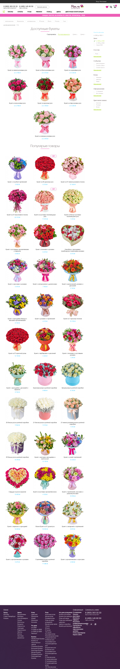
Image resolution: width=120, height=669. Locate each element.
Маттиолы (20, 622)
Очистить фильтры (99, 32)
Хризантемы (21, 614)
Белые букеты (36, 652)
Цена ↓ (75, 34)
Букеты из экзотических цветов (35, 642)
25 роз (49, 21)
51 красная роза (51, 659)
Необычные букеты (37, 638)
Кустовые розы (50, 634)
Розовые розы (50, 618)
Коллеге (34, 622)
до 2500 (34, 627)
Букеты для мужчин (65, 626)
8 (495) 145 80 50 (26, 6)
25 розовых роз (50, 651)
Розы (29, 12)
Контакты (76, 618)
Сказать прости (100, 67)
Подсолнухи (21, 630)
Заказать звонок (42, 7)
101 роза (41, 21)
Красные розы (50, 614)
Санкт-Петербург (10, 616)
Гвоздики (20, 624)
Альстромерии (22, 618)
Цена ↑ (82, 34)
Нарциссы (21, 626)
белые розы (20, 21)
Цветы (58, 12)
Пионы (10, 12)
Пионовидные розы (51, 636)
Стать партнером (79, 633)
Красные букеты (37, 650)
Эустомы (20, 636)
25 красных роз (50, 647)
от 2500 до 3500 (98, 35)
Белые (98, 107)
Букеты (20, 12)
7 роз (64, 21)
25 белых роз (49, 649)
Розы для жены (64, 618)
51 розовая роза (51, 661)
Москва (6, 614)
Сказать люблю (100, 65)
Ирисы (19, 632)
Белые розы (49, 616)
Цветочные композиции (74, 12)
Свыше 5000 (99, 45)
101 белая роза (50, 667)
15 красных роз (50, 638)
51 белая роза (50, 657)
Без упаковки (99, 93)
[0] (107, 7)
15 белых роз (49, 640)
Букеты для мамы (65, 614)
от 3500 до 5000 (100, 43)
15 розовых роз (50, 641)
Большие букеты (37, 648)
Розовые (98, 105)
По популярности (64, 34)
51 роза (57, 21)
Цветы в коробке (65, 624)
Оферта (76, 620)
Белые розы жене (51, 624)
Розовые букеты (36, 654)
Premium (39, 12)
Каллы (19, 634)
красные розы (9, 21)
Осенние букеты (37, 646)
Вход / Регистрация (101, 1)
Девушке (98, 79)
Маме (97, 81)
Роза (96, 53)
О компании (77, 612)
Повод (49, 12)
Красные (98, 103)
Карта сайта (77, 634)
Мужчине (34, 620)
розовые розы (31, 21)
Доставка (76, 616)
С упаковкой (99, 91)
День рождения (100, 63)
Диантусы (20, 638)
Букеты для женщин (65, 616)
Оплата (75, 614)
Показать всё (97, 56)
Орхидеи (20, 628)
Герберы (20, 616)
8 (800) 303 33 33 (10, 6)
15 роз (47, 626)
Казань (6, 618)
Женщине (98, 77)
